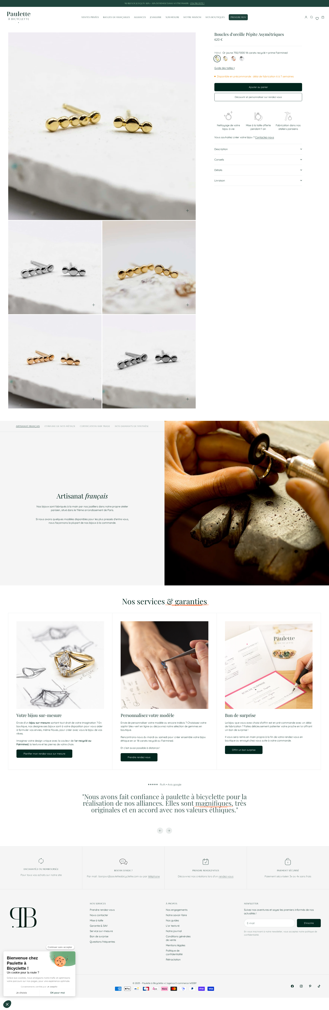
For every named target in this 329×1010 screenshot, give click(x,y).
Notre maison (192, 17)
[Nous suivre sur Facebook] (292, 986)
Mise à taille (96, 920)
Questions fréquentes (102, 941)
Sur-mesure (172, 17)
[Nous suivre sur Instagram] (301, 986)
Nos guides (172, 920)
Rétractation (173, 959)
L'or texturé (172, 925)
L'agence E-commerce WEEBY (181, 983)
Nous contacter (99, 915)
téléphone (154, 876)
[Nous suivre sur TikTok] (319, 986)
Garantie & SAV (99, 925)
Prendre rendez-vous (102, 909)
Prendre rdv (238, 17)
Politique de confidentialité (174, 952)
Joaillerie (155, 17)
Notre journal (174, 931)
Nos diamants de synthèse (132, 426)
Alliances (140, 17)
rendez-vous (226, 876)
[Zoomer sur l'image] (187, 210)
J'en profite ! (197, 3)
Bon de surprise (99, 936)
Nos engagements (176, 909)
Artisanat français (28, 426)
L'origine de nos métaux (60, 426)
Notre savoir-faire (176, 915)
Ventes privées (90, 17)
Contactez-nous (264, 137)
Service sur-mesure (101, 931)
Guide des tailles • (224, 68)
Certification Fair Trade (95, 426)
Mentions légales (175, 945)
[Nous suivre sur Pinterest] (310, 986)
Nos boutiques (215, 17)
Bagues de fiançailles (116, 17)
